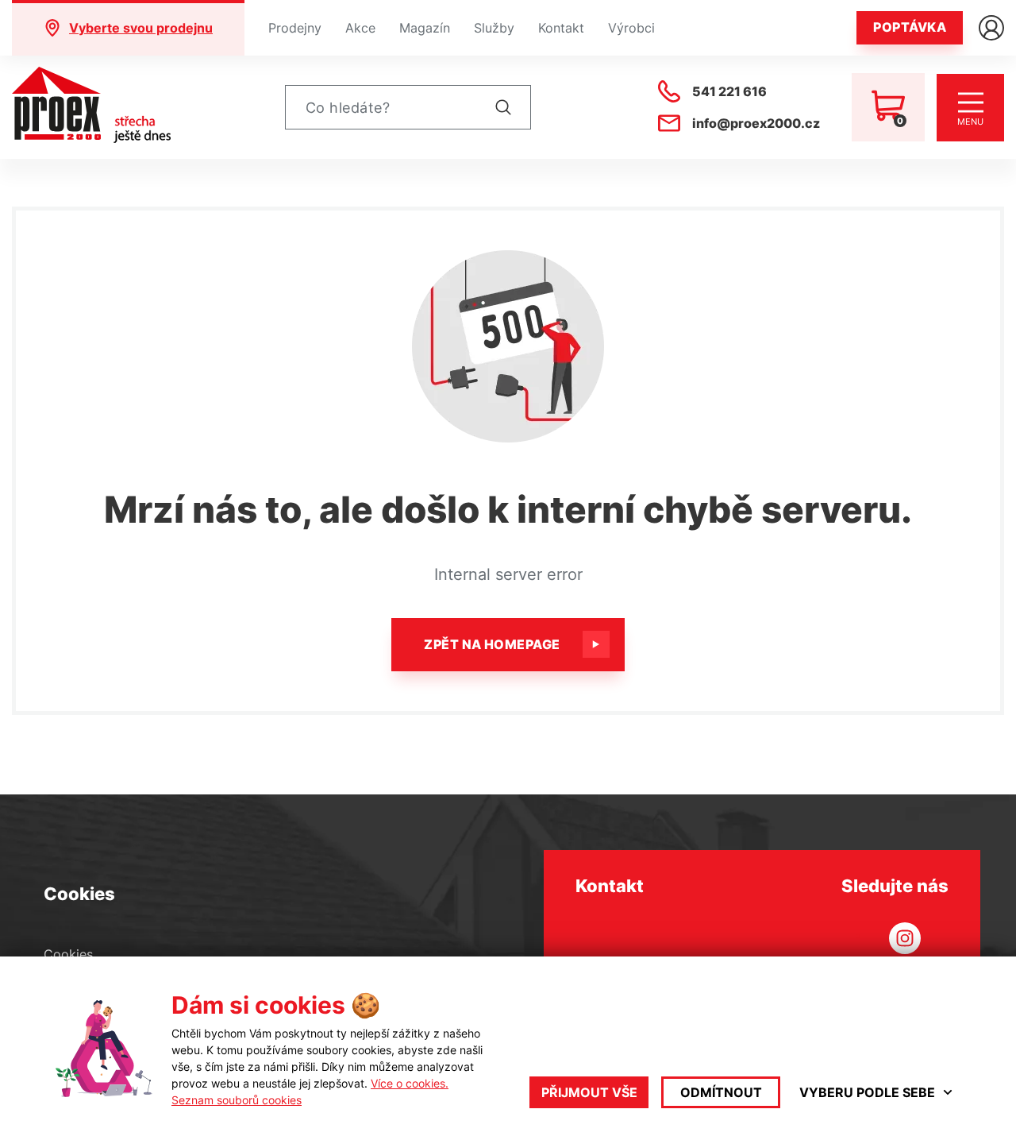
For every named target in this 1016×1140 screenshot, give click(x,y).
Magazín (424, 28)
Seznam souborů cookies (236, 1100)
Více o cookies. (409, 1083)
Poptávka (909, 27)
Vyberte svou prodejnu (141, 28)
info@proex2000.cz (756, 123)
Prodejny (294, 28)
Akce (360, 28)
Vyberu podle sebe (867, 1092)
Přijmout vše (589, 1092)
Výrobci (631, 28)
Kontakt (561, 28)
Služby (494, 28)
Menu (970, 121)
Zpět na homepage (492, 644)
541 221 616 (729, 91)
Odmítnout (721, 1092)
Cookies (68, 954)
